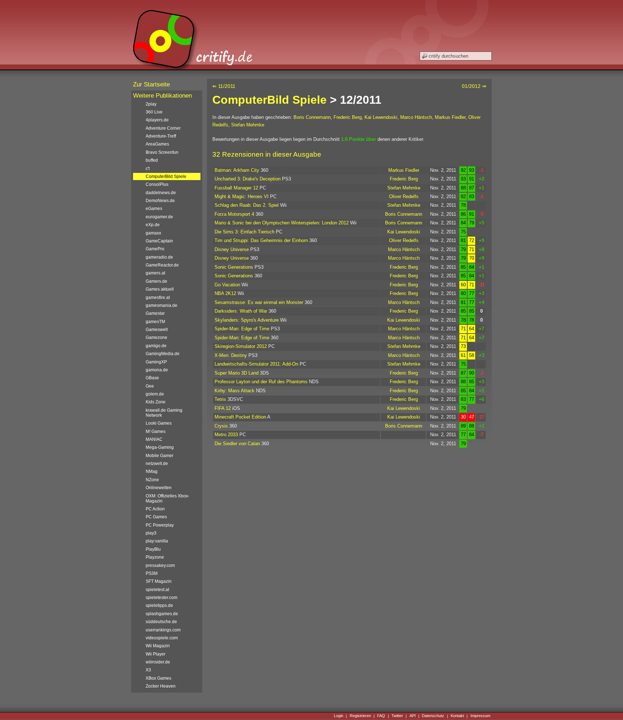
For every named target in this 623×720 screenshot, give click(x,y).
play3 (151, 533)
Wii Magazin (158, 645)
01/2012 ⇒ (474, 86)
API (413, 716)
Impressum (480, 716)
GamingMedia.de (163, 353)
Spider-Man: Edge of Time (242, 328)
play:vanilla (157, 541)
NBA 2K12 (225, 293)
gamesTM (155, 321)
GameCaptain (159, 240)
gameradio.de (159, 257)
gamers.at (155, 273)
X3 (148, 669)
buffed (152, 160)
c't (148, 168)
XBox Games (158, 678)
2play (151, 104)
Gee (150, 386)
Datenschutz (433, 716)
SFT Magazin (159, 581)
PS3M (152, 573)
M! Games (155, 431)
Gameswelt (157, 329)
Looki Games (159, 423)
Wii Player (155, 654)
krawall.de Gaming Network (164, 413)
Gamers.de (156, 281)
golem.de (155, 394)
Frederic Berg (347, 117)
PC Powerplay (160, 525)
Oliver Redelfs (404, 196)
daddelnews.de (161, 192)
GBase (152, 377)
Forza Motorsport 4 (234, 214)
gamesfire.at (158, 297)
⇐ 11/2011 (223, 86)
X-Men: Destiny (231, 355)
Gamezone (156, 337)
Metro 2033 (226, 434)
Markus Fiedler (450, 117)
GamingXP (156, 362)
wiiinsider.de (158, 662)
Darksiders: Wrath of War (241, 311)
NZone (152, 479)
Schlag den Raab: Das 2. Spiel (247, 205)
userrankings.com (163, 629)
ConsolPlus (157, 184)
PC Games (156, 516)
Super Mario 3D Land (237, 373)
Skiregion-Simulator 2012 (241, 346)
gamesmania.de (161, 305)
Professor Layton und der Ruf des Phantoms (261, 381)
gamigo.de (156, 345)
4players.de (157, 119)
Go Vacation (227, 284)
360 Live (154, 112)
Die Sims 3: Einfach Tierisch (244, 231)
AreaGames (157, 144)
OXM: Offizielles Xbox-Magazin (167, 498)
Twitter (397, 716)
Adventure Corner (163, 128)
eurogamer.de (159, 216)
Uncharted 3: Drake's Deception (247, 179)
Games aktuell (160, 289)
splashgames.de (162, 613)
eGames (154, 208)
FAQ (381, 716)
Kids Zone (155, 401)
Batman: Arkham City (237, 170)
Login (338, 716)
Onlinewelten (159, 487)
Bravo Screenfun (162, 152)
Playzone (155, 557)
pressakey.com (160, 565)
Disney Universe (232, 249)
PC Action (155, 508)
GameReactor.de (162, 265)
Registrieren (360, 716)
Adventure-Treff (161, 136)
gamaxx (153, 233)
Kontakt (457, 716)
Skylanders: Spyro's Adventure (247, 320)
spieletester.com (161, 597)
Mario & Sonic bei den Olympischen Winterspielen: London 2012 (282, 222)
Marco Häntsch (416, 117)
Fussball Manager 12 (236, 188)
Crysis (221, 426)
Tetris (220, 399)
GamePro (155, 248)
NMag (152, 471)
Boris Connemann (312, 117)
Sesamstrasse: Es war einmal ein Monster (259, 302)
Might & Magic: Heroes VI (242, 196)
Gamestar (155, 313)
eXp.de (153, 224)
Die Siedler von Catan (237, 443)
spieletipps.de (159, 605)
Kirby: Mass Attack (235, 390)
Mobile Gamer (159, 455)
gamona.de (157, 369)
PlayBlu (153, 549)
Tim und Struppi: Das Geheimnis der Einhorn (261, 240)
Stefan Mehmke (247, 125)
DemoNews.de (160, 200)
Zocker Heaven (161, 686)
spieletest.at (157, 589)
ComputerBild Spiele (269, 99)
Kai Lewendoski (380, 117)
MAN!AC (154, 439)
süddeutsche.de (161, 621)
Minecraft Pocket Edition (240, 417)
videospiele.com (162, 637)
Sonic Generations (234, 267)
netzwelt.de (157, 463)
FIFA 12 (223, 408)
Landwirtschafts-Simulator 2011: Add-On (256, 364)
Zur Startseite (151, 84)
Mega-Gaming (160, 447)
